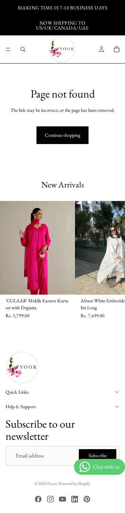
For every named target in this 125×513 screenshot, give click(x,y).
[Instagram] (50, 499)
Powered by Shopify (74, 483)
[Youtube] (62, 499)
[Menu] (8, 49)
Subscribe (98, 456)
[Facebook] (38, 499)
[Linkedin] (74, 499)
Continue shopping (62, 135)
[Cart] (116, 49)
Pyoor (52, 483)
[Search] (23, 49)
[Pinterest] (87, 499)
